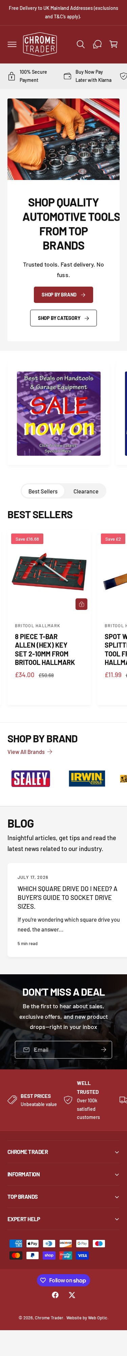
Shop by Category (59, 318)
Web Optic (97, 1317)
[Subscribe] (104, 1050)
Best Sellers (43, 491)
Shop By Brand (59, 295)
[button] (12, 44)
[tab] (43, 491)
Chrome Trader (49, 1317)
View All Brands (26, 751)
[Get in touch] (97, 44)
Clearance (86, 491)
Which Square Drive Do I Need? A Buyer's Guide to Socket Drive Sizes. (68, 897)
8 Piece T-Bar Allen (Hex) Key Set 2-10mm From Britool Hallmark (45, 649)
